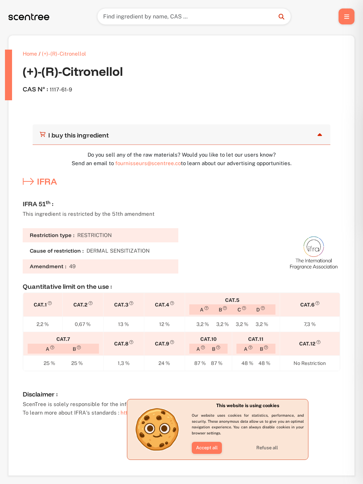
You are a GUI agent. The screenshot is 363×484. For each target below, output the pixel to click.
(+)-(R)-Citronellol (64, 54)
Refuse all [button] (267, 447)
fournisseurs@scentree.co (148, 163)
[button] (207, 448)
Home (30, 54)
